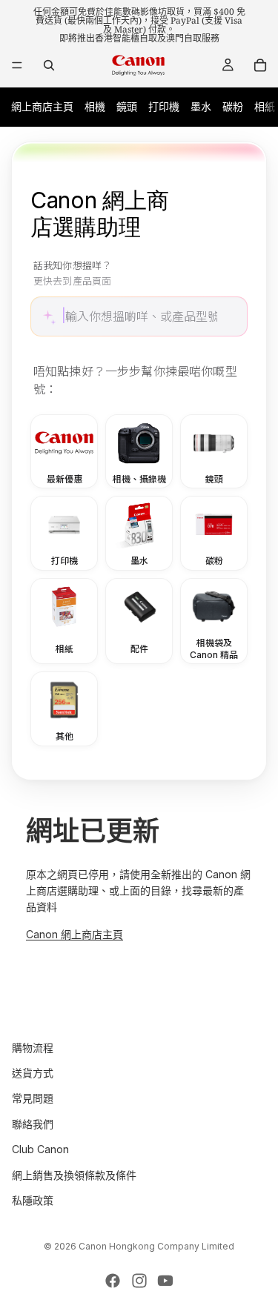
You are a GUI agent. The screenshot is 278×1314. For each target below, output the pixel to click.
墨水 (201, 106)
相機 (95, 106)
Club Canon (40, 1149)
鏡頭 (126, 106)
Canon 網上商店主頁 (74, 934)
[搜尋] (49, 65)
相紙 (264, 106)
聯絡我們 (32, 1124)
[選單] (17, 65)
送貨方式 (32, 1072)
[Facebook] (113, 1281)
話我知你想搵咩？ (72, 273)
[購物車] (260, 65)
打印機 (163, 106)
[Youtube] (165, 1281)
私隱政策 (32, 1200)
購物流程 (32, 1047)
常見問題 (32, 1098)
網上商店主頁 (42, 106)
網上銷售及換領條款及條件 (74, 1175)
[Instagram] (139, 1281)
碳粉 (232, 106)
